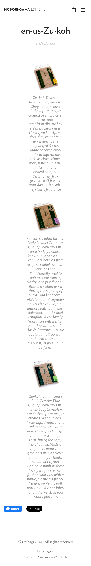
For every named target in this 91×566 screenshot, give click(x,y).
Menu (82, 10)
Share (15, 508)
